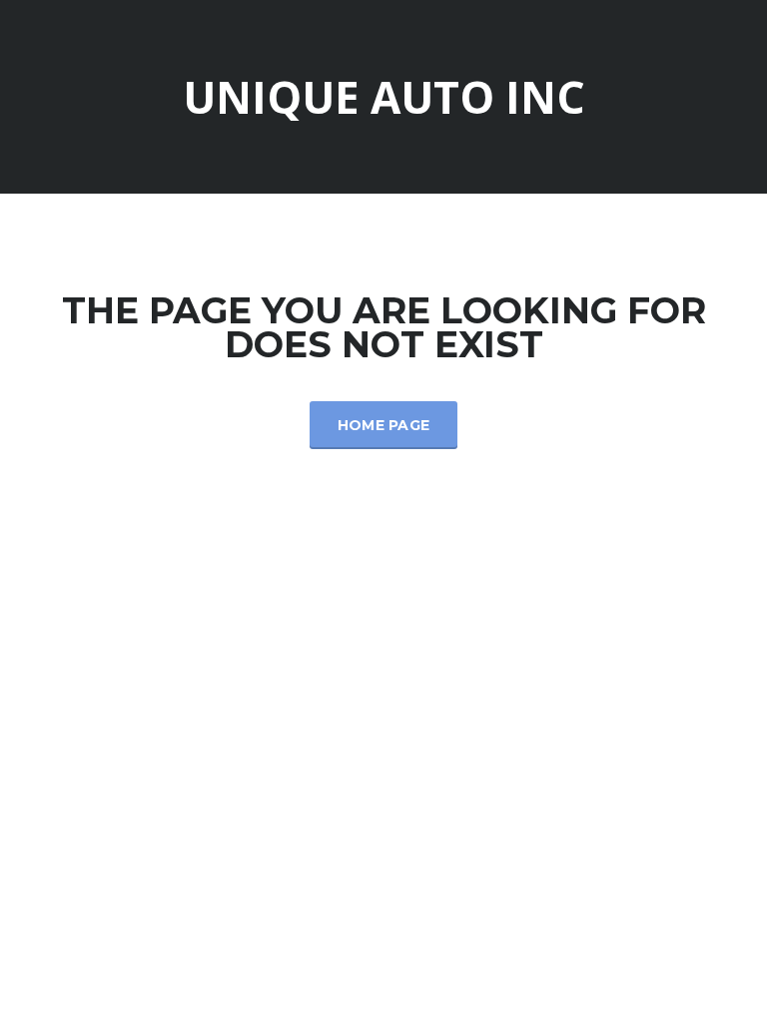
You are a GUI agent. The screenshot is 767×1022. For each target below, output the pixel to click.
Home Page (384, 425)
